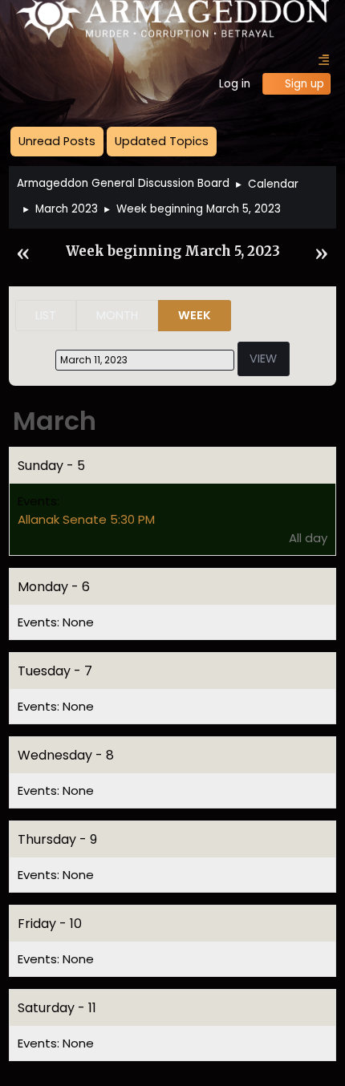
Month (117, 315)
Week (194, 315)
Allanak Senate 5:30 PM (86, 519)
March (54, 421)
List (45, 315)
